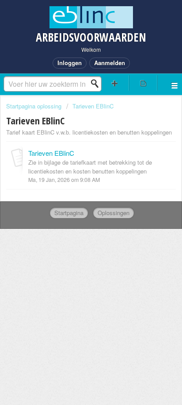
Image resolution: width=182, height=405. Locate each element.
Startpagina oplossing (34, 106)
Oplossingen (113, 212)
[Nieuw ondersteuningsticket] (115, 83)
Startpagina (68, 212)
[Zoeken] (97, 83)
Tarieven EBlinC (93, 106)
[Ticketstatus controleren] (143, 83)
